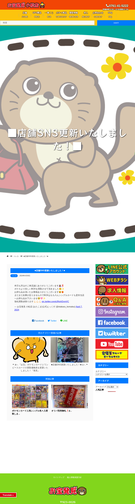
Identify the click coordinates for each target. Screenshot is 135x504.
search (116, 23)
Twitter (53, 321)
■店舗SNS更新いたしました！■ (66, 365)
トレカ (14, 275)
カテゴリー (100, 371)
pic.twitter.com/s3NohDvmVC (55, 301)
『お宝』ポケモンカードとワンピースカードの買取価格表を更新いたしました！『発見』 (30, 368)
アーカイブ (100, 387)
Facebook (39, 321)
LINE (65, 321)
